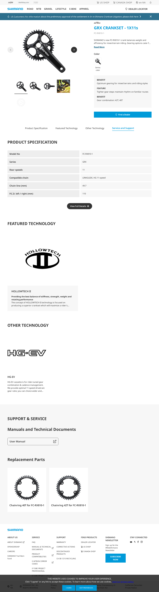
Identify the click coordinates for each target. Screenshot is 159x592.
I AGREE (69, 588)
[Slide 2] (35, 86)
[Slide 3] (49, 86)
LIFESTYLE (60, 8)
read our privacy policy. (123, 581)
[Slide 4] (63, 86)
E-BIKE (72, 8)
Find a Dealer (124, 114)
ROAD (30, 8)
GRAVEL (48, 8)
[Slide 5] (21, 102)
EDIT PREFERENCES (86, 588)
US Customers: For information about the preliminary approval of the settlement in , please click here (74, 16)
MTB (38, 8)
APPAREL (84, 8)
